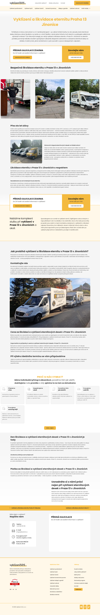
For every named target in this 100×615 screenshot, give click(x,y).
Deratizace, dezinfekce (56, 591)
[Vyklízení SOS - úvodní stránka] (18, 3)
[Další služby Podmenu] (89, 8)
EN (13, 589)
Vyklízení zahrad (74, 8)
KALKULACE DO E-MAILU (22, 57)
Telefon (72, 523)
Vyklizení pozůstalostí (16, 8)
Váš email (53, 529)
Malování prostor (54, 589)
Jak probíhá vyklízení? (41, 3)
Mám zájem (50, 428)
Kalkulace (78, 589)
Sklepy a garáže (63, 8)
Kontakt (63, 3)
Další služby (85, 8)
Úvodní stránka (78, 569)
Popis (52, 536)
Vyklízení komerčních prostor (58, 577)
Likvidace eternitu (54, 594)
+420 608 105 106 (76, 57)
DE (16, 589)
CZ (10, 589)
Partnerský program (79, 580)
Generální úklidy (54, 586)
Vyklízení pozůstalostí (56, 569)
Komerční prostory (51, 8)
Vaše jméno (54, 523)
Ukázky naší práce (54, 3)
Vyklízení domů (39, 8)
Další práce (77, 574)
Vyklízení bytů (28, 8)
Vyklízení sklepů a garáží (56, 580)
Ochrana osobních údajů (81, 583)
